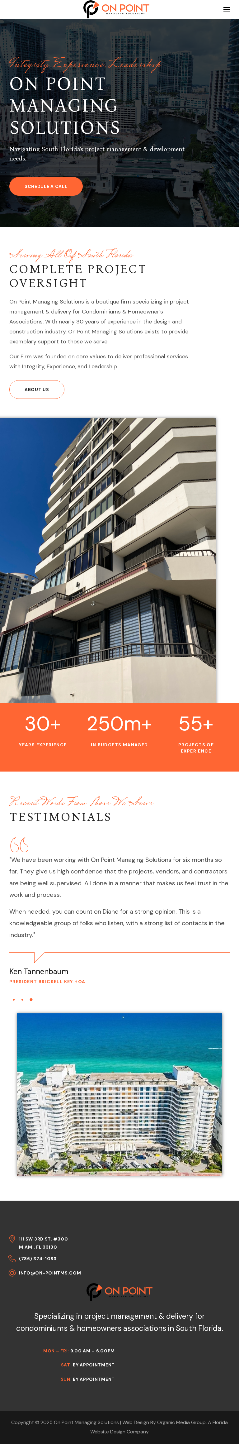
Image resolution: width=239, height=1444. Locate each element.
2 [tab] (22, 1000)
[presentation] (13, 999)
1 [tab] (13, 999)
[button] (46, 186)
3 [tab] (31, 1000)
